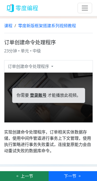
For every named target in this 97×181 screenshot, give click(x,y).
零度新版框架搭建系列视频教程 (47, 26)
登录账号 (38, 95)
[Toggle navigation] (85, 8)
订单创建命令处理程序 (29, 66)
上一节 (26, 176)
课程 (8, 26)
